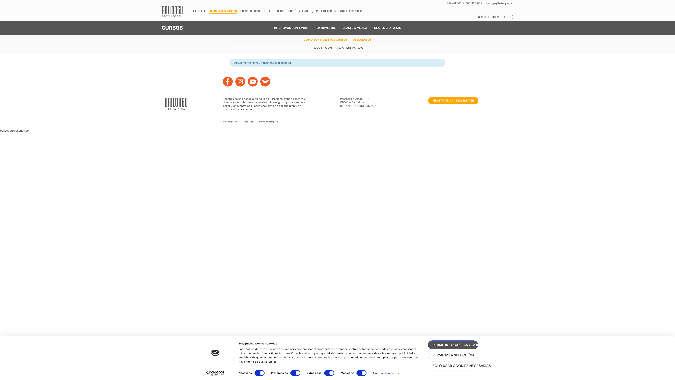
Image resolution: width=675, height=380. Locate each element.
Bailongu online (250, 11)
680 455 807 (473, 3)
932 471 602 (454, 3)
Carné (292, 11)
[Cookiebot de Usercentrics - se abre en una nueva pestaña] (215, 373)
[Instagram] (240, 82)
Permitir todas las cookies (455, 345)
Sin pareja (354, 48)
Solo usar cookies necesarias (455, 366)
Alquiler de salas (350, 11)
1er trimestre (325, 28)
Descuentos (362, 39)
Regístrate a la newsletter (453, 100)
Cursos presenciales (223, 11)
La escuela (198, 11)
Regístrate (495, 17)
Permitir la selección (453, 355)
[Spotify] (265, 82)
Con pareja (334, 48)
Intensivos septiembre (291, 28)
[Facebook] (228, 82)
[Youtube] (253, 82)
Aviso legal (248, 121)
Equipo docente (274, 11)
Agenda (303, 11)
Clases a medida (355, 28)
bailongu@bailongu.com (499, 3)
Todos (317, 48)
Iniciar (483, 17)
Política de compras (268, 121)
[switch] (295, 374)
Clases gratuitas (387, 28)
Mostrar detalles (383, 373)
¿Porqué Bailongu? (324, 11)
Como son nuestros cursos (326, 39)
